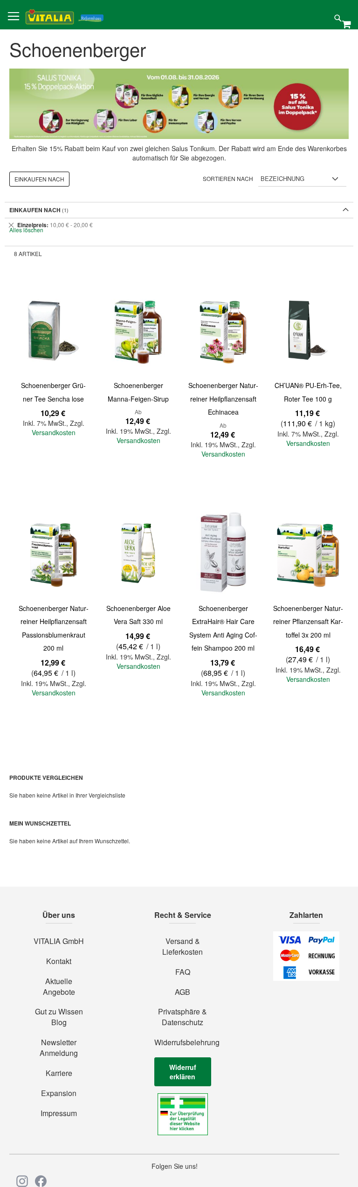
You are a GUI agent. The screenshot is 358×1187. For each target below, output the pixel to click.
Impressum (59, 1113)
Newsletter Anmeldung (59, 1047)
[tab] (179, 224)
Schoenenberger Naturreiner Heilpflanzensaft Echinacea (223, 398)
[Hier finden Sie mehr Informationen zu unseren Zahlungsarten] (306, 978)
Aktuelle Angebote (59, 986)
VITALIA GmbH (59, 941)
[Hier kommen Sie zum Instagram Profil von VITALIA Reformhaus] (22, 1181)
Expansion (58, 1093)
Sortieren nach (228, 178)
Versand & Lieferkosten (182, 946)
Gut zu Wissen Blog (59, 1017)
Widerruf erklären (182, 1071)
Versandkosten (54, 432)
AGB (182, 992)
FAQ (182, 972)
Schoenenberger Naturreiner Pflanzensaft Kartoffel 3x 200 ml (308, 621)
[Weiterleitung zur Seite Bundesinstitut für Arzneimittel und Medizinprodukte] (183, 1132)
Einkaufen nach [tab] (39, 179)
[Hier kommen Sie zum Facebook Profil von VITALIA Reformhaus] (41, 1181)
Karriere (59, 1073)
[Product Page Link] (53, 330)
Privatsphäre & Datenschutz (182, 1017)
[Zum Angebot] (179, 104)
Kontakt (58, 961)
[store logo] (64, 15)
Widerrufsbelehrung (182, 1042)
